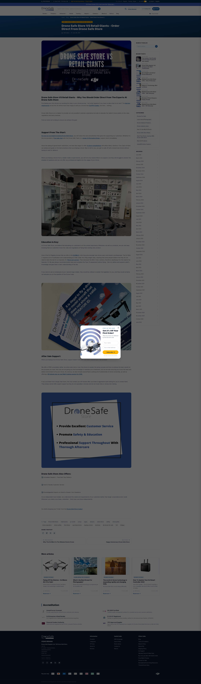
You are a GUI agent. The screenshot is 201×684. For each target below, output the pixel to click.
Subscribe (110, 352)
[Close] (118, 327)
